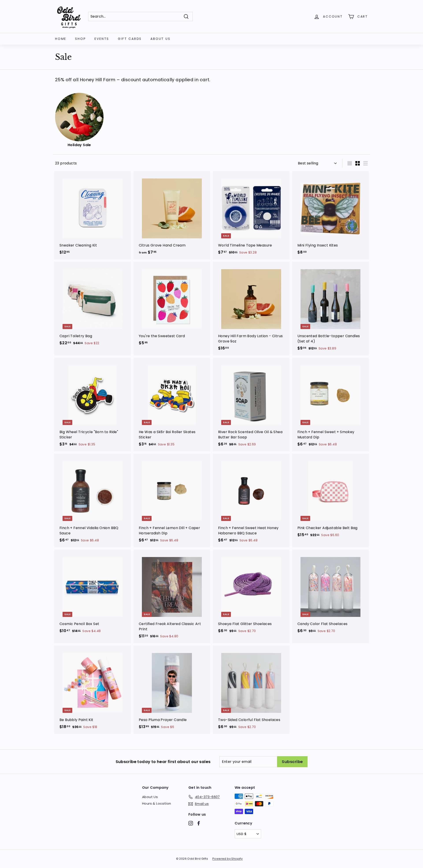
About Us (160, 39)
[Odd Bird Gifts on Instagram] (190, 823)
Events (102, 39)
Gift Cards (130, 39)
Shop (80, 39)
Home (60, 39)
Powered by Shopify (227, 859)
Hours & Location (156, 803)
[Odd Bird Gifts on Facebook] (198, 823)
